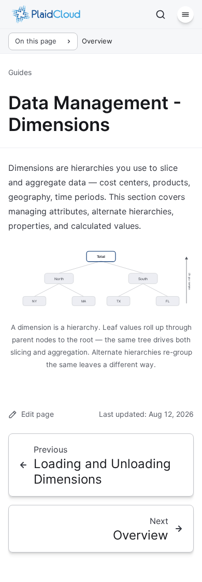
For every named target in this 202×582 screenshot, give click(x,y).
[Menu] (185, 14)
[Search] (160, 14)
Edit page (37, 414)
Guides (20, 72)
